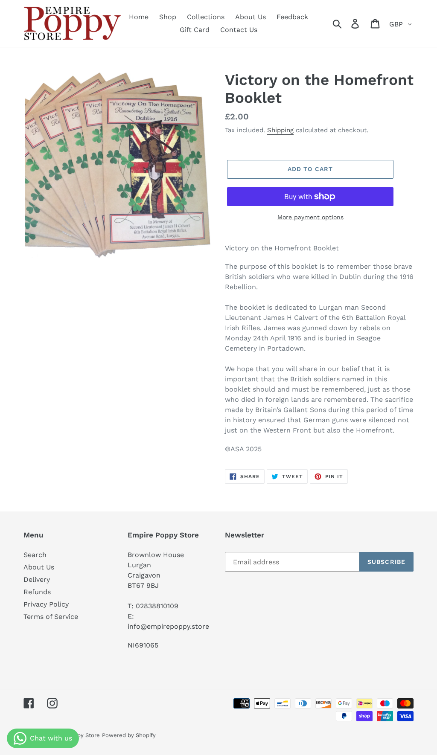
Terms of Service (50, 617)
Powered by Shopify (129, 735)
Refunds (37, 592)
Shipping (280, 130)
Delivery (36, 579)
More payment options (310, 217)
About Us (38, 567)
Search (35, 555)
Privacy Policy (46, 604)
